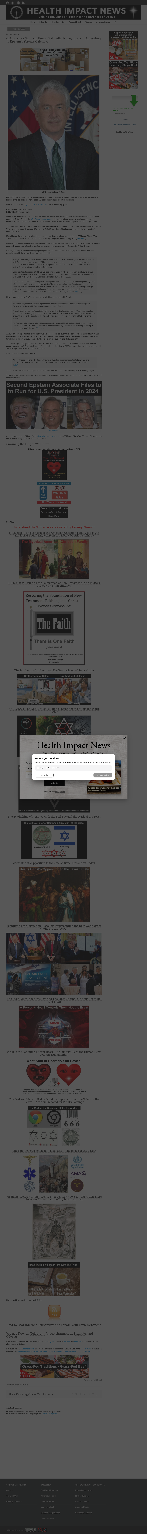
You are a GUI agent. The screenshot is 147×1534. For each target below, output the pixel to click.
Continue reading (102, 775)
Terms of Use (71, 762)
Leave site (44, 775)
